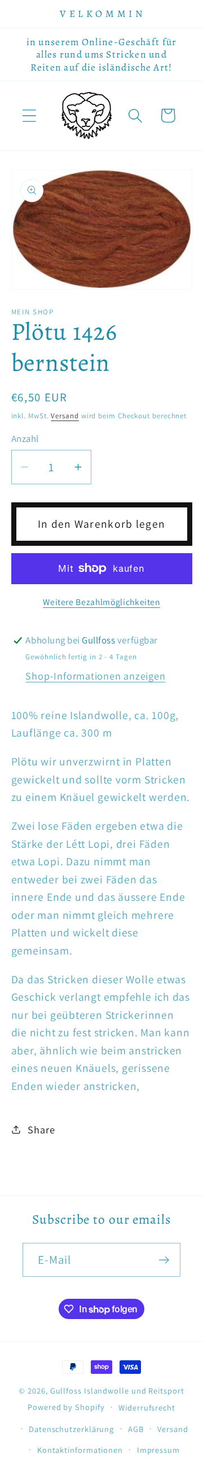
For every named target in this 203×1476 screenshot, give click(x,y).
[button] (29, 115)
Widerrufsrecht (146, 1407)
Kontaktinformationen (80, 1449)
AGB (136, 1429)
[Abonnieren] (164, 1260)
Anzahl (25, 438)
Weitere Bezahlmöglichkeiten (101, 601)
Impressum (158, 1449)
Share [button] (41, 1129)
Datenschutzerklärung (71, 1429)
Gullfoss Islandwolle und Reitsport (117, 1390)
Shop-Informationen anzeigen (95, 675)
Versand (64, 416)
